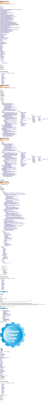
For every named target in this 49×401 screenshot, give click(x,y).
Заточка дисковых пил (6, 318)
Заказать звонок (5, 273)
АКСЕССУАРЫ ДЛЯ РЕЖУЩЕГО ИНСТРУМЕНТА (11, 228)
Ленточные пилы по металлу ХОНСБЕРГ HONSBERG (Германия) (14, 216)
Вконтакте (3, 74)
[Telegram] (7, 291)
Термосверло (4, 312)
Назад (4, 191)
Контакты (1, 365)
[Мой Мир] (2, 291)
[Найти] (0, 6)
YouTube (3, 77)
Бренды (1, 360)
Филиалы (1, 369)
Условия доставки (2, 370)
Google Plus (3, 78)
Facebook (3, 280)
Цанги (4, 315)
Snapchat (3, 83)
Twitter (2, 75)
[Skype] (6, 291)
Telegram (3, 282)
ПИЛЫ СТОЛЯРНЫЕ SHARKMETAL (9, 220)
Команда (1, 363)
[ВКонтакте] (0, 291)
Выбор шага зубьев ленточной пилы (4, 357)
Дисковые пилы (5, 311)
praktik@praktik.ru (3, 69)
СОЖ (3, 317)
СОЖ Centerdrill (5, 313)
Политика (1, 372)
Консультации (5, 320)
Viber (2, 79)
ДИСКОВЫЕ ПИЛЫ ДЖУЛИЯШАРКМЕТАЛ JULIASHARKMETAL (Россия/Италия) (15, 194)
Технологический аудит (6, 319)
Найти (1, 397)
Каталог (4, 192)
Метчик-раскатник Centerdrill (6, 314)
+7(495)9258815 (2, 56)
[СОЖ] (1, 302)
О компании (1, 362)
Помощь (1, 373)
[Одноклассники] (1, 291)
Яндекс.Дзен (3, 81)
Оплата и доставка (5, 256)
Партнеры (1, 366)
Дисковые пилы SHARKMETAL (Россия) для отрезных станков (12, 205)
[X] (3, 291)
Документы (1, 367)
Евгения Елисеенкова (3, 354)
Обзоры (1, 375)
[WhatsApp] (5, 291)
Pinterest (3, 82)
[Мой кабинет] (0, 185)
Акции (1, 359)
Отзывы (1, 364)
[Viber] (4, 291)
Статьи (1, 356)
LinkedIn (3, 289)
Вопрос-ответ (2, 374)
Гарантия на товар (2, 371)
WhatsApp (3, 80)
